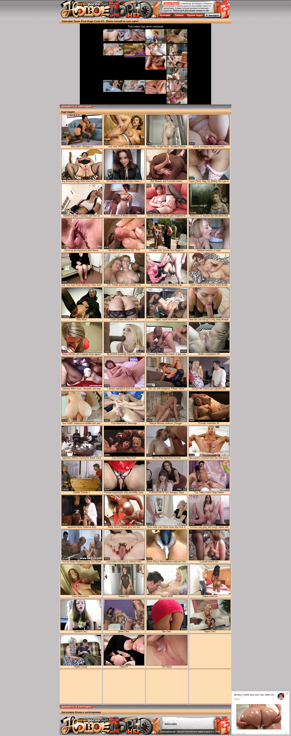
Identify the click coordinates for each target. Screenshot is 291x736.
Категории (165, 15)
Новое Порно (171, 3)
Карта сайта (171, 724)
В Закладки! (212, 15)
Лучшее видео (195, 15)
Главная (179, 15)
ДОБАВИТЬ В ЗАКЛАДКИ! (76, 106)
